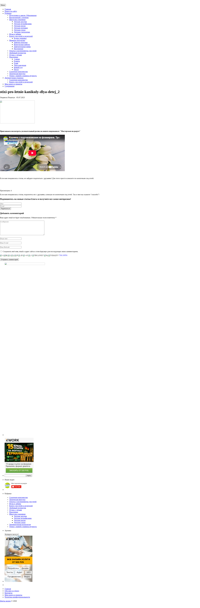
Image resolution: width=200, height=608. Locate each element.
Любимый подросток (17, 53)
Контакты (8, 593)
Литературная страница (14, 78)
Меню (3, 5)
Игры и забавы (15, 34)
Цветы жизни (5, 601)
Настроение (18, 49)
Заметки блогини (21, 42)
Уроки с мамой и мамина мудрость (23, 76)
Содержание (9, 86)
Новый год (18, 67)
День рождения (20, 65)
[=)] (1, 255)
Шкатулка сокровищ (17, 20)
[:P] (16, 255)
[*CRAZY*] (53, 255)
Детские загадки (20, 22)
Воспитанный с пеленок (19, 17)
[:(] (9, 255)
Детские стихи (19, 30)
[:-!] (30, 255)
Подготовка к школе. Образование (23, 15)
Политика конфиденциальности (17, 597)
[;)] (12, 255)
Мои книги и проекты (13, 84)
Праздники (13, 57)
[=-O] (25, 255)
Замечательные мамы (22, 47)
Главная (8, 9)
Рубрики (8, 13)
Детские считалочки (22, 32)
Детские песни (20, 26)
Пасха (16, 69)
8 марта (17, 61)
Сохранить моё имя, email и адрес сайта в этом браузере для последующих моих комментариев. (40, 251)
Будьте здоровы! (20, 38)
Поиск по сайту (11, 11)
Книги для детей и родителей (21, 36)
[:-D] (20, 255)
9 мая (16, 63)
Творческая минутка (17, 74)
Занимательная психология (20, 525)
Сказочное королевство (18, 72)
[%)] (46, 255)
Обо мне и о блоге (12, 591)
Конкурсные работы (22, 45)
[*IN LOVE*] (38, 255)
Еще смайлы (63, 255)
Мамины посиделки (17, 40)
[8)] (5, 255)
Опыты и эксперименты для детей (22, 51)
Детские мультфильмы (23, 24)
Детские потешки (21, 28)
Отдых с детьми (15, 55)
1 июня (17, 59)
